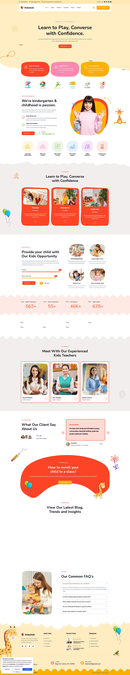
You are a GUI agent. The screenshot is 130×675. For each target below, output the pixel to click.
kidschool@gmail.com (35, 1)
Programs (66, 7)
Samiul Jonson (87, 398)
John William (56, 398)
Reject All (17, 669)
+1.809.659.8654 (24, 1)
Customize (7, 669)
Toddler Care (94, 209)
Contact (79, 7)
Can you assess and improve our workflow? (76, 584)
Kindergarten (65, 208)
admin (27, 527)
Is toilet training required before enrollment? (77, 597)
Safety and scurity (43, 154)
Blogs (72, 7)
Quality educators (87, 154)
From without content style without (78, 649)
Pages (52, 7)
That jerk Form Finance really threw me (78, 642)
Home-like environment (27, 154)
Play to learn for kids (57, 154)
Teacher (59, 7)
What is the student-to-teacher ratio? (74, 611)
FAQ (99, 1)
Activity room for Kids (102, 154)
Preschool (35, 208)
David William (27, 398)
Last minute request (72, 154)
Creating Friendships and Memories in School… (65, 551)
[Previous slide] (63, 432)
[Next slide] (108, 432)
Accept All (27, 669)
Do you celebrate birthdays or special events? (77, 607)
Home (46, 7)
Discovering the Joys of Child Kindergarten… (93, 551)
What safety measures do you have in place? (77, 602)
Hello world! (26, 523)
